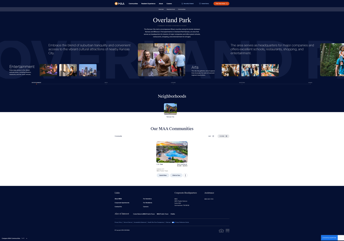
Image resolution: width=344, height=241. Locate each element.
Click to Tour (176, 175)
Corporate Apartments (122, 203)
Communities (181, 9)
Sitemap (168, 222)
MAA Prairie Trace (163, 214)
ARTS (106, 82)
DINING (310, 82)
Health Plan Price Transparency (156, 222)
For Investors (147, 199)
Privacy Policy (118, 222)
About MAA (118, 199)
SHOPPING (242, 82)
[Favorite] (185, 144)
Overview (161, 9)
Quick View (163, 175)
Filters (222, 136)
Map (210, 136)
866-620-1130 (208, 199)
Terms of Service (128, 222)
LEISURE (173, 82)
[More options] (185, 175)
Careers (169, 4)
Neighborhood (171, 9)
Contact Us (118, 207)
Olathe (173, 214)
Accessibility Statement (140, 222)
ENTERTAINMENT (36, 82)
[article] (172, 159)
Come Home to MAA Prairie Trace (144, 214)
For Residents (147, 203)
